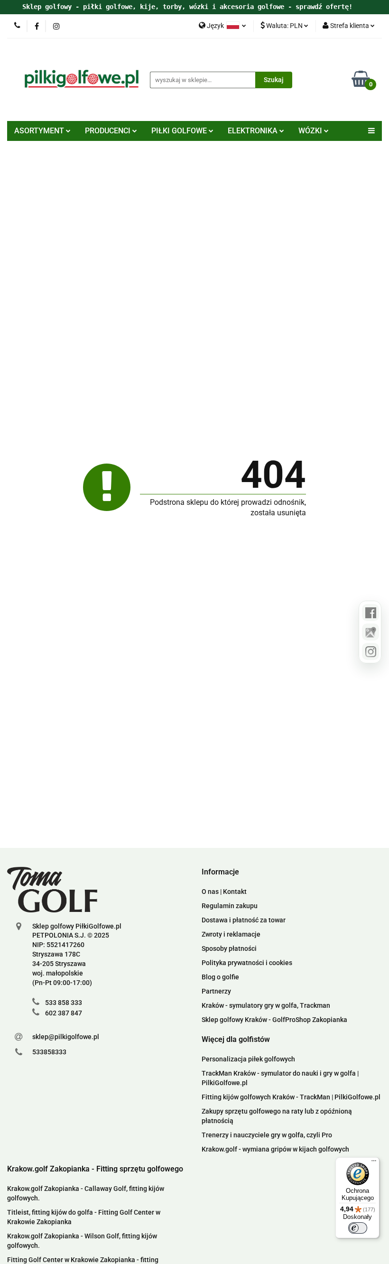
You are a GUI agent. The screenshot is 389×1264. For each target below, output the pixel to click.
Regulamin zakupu (230, 906)
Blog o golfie (220, 977)
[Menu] (374, 1163)
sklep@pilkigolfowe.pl (65, 1037)
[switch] (357, 1228)
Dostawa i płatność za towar (244, 920)
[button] (220, 872)
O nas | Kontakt (224, 891)
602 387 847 (63, 1013)
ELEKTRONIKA (253, 130)
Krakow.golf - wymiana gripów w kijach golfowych (275, 1149)
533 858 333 (63, 1002)
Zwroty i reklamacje (231, 934)
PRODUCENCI (108, 130)
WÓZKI (311, 130)
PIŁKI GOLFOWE (180, 130)
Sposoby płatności (229, 948)
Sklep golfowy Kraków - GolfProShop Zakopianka (274, 1019)
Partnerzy (216, 991)
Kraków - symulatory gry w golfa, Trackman (266, 1005)
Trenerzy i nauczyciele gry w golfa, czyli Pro (267, 1135)
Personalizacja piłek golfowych (248, 1059)
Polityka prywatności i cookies (247, 963)
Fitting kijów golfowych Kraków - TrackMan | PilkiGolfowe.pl (291, 1097)
